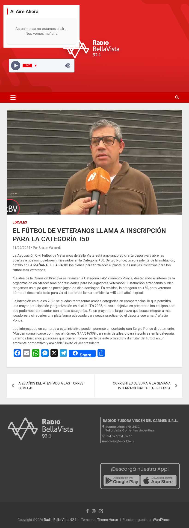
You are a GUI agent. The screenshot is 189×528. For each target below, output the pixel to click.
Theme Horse (107, 520)
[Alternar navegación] (13, 97)
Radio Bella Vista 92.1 (60, 520)
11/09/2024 (21, 248)
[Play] (15, 66)
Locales (20, 222)
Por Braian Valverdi (47, 248)
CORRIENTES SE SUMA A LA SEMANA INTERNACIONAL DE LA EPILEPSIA (142, 385)
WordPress (161, 520)
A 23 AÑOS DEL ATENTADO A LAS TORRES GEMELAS (50, 385)
